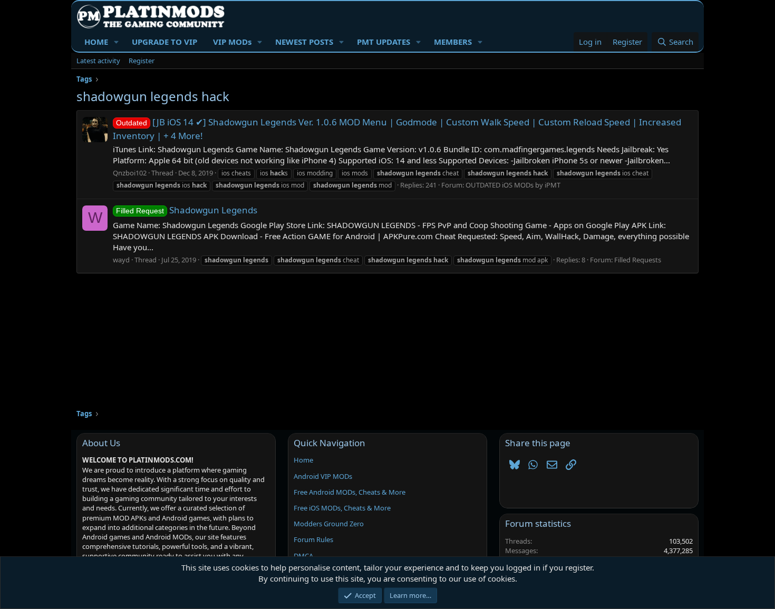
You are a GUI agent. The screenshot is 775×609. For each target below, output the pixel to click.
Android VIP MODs (323, 476)
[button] (116, 42)
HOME (96, 41)
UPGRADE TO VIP (164, 41)
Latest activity (98, 60)
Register (141, 60)
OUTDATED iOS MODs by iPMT (513, 185)
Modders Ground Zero (329, 523)
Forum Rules (313, 539)
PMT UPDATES (383, 41)
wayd (121, 259)
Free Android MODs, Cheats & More (349, 492)
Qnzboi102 (130, 173)
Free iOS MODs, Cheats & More (342, 508)
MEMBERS (453, 41)
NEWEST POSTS (304, 41)
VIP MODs (232, 41)
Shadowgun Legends (186, 210)
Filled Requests (637, 259)
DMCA (303, 556)
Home (303, 460)
